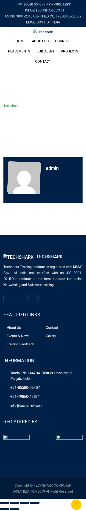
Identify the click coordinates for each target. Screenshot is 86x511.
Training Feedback (20, 344)
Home (20, 41)
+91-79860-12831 (25, 396)
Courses (62, 41)
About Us (40, 41)
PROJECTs (69, 51)
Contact (43, 61)
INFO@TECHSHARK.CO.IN (44, 10)
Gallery (51, 336)
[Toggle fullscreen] (24, 503)
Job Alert (45, 51)
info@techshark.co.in (26, 405)
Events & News (18, 336)
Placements (19, 51)
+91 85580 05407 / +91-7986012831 (44, 4)
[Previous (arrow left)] (4, 509)
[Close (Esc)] (4, 503)
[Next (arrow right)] (14, 509)
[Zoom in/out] (34, 503)
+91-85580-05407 (25, 387)
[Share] (14, 503)
